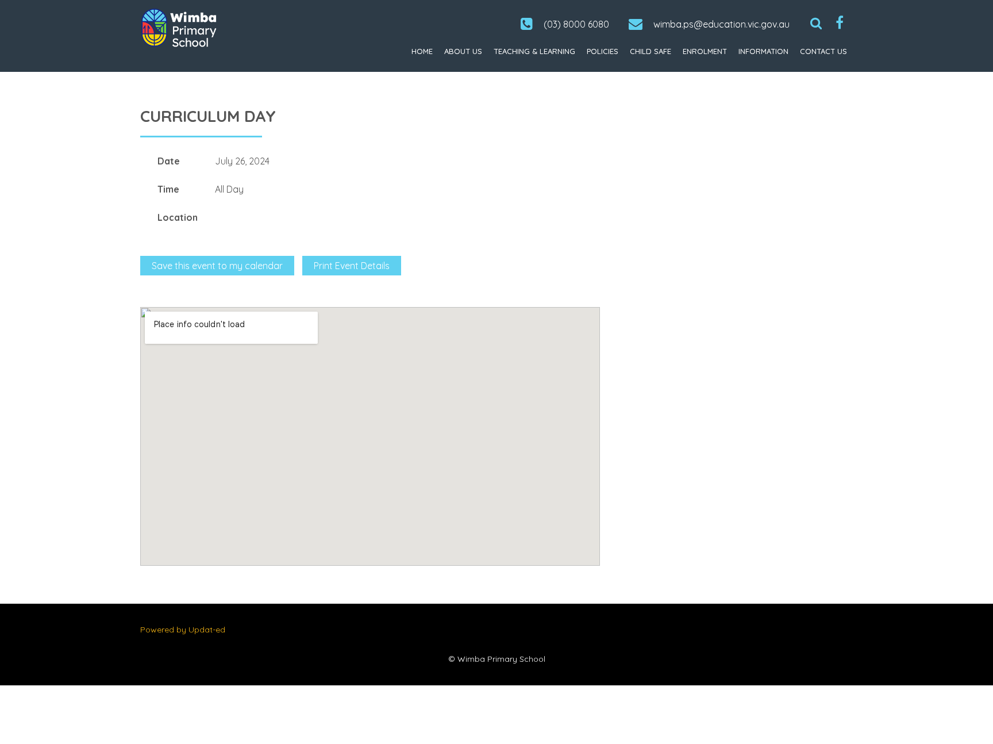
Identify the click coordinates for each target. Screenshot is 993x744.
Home (422, 51)
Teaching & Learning (534, 51)
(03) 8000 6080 (576, 24)
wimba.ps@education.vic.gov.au (721, 24)
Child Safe (650, 51)
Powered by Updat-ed (182, 629)
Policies (602, 51)
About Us (463, 51)
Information (763, 51)
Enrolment (705, 51)
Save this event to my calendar (217, 265)
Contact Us (823, 51)
